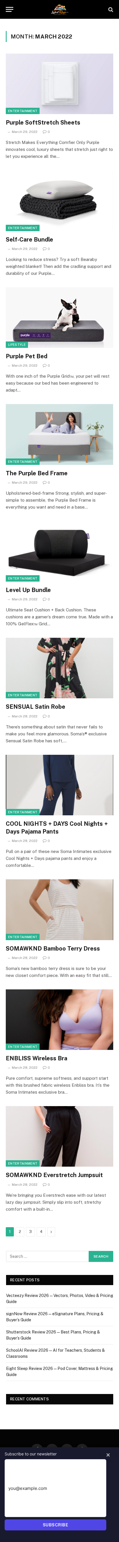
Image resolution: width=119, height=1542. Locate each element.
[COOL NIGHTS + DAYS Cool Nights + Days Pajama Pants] (59, 785)
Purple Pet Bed (26, 356)
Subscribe (55, 1524)
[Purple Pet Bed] (59, 317)
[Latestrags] (59, 9)
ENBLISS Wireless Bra (36, 1058)
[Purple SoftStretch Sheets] (59, 84)
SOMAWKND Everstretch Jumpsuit (54, 1175)
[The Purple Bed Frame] (59, 434)
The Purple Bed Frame (37, 473)
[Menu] (9, 9)
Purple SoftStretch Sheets (43, 122)
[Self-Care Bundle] (59, 200)
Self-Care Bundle (29, 239)
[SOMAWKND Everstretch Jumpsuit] (59, 1136)
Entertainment (22, 111)
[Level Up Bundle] (59, 551)
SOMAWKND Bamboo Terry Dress (53, 948)
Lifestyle (17, 344)
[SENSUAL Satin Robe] (59, 668)
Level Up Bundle (28, 590)
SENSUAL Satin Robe (35, 706)
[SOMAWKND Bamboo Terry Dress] (59, 909)
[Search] (110, 9)
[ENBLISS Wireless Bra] (59, 1019)
